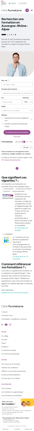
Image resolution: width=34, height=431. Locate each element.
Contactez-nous (7, 315)
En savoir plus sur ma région (10, 378)
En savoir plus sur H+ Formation (20, 258)
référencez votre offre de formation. (15, 293)
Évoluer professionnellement (10, 375)
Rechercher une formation (18, 132)
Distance (26, 97)
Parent (3, 343)
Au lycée (4, 339)
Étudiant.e (4, 347)
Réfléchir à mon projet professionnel (13, 371)
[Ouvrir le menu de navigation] (32, 10)
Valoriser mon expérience (9, 367)
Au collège (4, 336)
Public (3, 106)
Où (2, 97)
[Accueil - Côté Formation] (11, 10)
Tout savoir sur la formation (10, 364)
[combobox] (16, 93)
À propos (4, 312)
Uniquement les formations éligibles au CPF (17, 119)
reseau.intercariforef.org (12, 160)
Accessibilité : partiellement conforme (14, 319)
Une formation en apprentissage (12, 392)
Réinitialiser (17, 136)
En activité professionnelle (10, 354)
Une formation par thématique (11, 395)
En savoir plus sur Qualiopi (21, 229)
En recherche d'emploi (8, 350)
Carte (27, 142)
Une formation (6, 388)
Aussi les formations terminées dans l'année (16, 125)
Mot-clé (4, 80)
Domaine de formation (9, 89)
